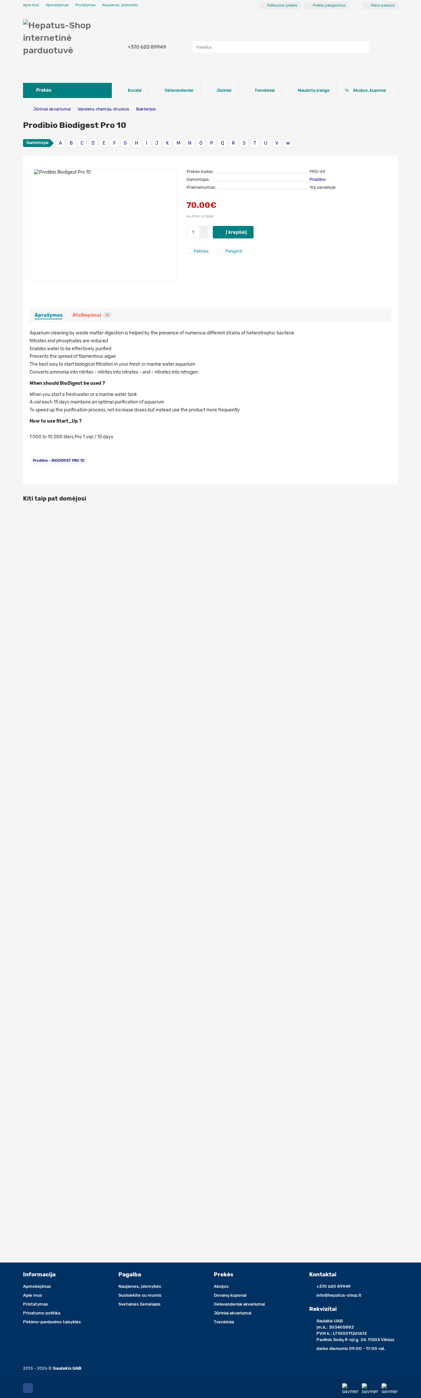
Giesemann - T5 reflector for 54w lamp (68, 1035)
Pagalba (129, 1274)
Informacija (39, 1274)
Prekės (223, 1274)
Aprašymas (48, 315)
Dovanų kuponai (230, 1295)
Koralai (134, 90)
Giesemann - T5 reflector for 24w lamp (68, 887)
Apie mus (31, 5)
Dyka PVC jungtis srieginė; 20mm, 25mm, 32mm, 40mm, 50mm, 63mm (104, 1183)
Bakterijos (146, 109)
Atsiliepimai (90, 315)
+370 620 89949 (147, 47)
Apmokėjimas (57, 5)
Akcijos (221, 1286)
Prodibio (318, 179)
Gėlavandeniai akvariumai (239, 1304)
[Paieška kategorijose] (185, 47)
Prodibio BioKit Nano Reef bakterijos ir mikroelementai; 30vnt (93, 738)
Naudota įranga (313, 90)
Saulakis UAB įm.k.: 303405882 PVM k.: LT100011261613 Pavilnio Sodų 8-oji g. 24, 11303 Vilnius (355, 1330)
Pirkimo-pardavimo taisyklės (52, 1321)
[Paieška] (362, 47)
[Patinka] (393, 516)
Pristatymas (85, 5)
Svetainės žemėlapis (139, 1304)
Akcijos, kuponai (369, 90)
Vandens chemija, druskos (103, 109)
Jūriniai (223, 90)
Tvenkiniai (265, 90)
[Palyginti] (393, 528)
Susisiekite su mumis (139, 1295)
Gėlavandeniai (179, 90)
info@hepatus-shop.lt (338, 1295)
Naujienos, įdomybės (120, 5)
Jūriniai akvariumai (52, 109)
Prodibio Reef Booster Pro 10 (56, 590)
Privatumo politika (41, 1313)
